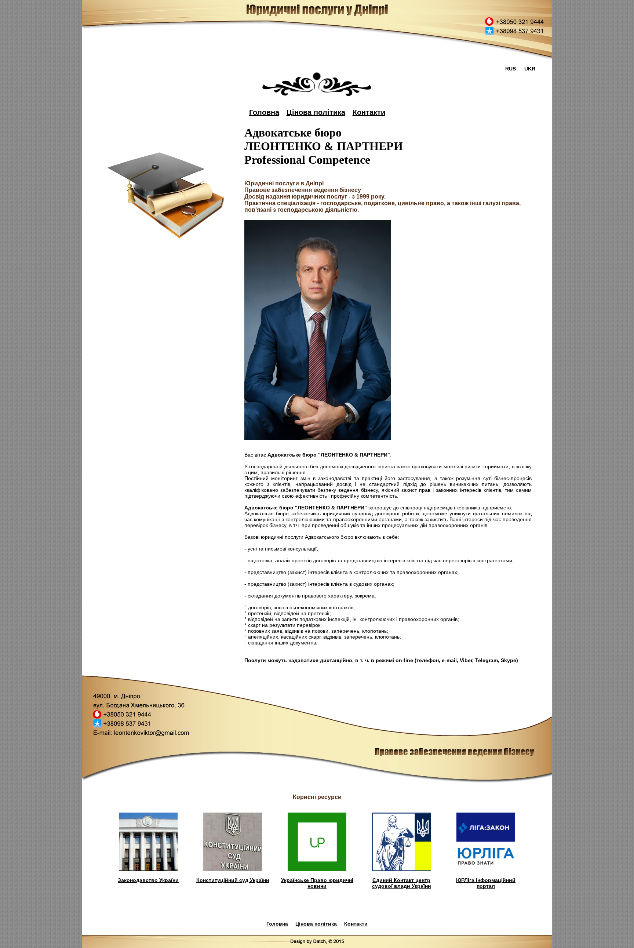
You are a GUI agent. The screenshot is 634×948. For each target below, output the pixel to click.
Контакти (369, 112)
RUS (510, 69)
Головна (264, 112)
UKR (529, 69)
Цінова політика (316, 112)
